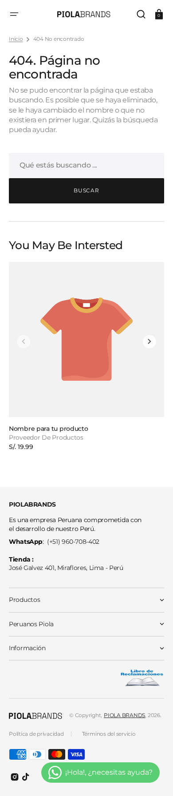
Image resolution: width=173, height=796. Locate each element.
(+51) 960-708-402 (73, 542)
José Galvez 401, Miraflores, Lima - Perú (66, 568)
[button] (14, 14)
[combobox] (86, 165)
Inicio (16, 38)
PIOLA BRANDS (124, 715)
